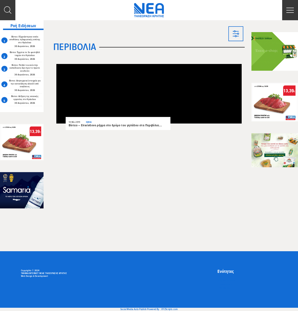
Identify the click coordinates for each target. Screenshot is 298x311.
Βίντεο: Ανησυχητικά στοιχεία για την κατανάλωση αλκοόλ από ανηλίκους (25, 83)
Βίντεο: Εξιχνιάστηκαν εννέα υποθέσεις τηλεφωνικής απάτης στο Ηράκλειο (24, 39)
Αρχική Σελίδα (226, 280)
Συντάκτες (223, 288)
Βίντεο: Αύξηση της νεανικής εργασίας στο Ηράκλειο (24, 98)
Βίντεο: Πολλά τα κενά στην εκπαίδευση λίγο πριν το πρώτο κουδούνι (25, 68)
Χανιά (89, 122)
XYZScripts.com (169, 309)
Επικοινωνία (225, 284)
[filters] (236, 34)
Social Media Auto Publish (133, 309)
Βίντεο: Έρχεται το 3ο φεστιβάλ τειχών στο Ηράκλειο (25, 54)
